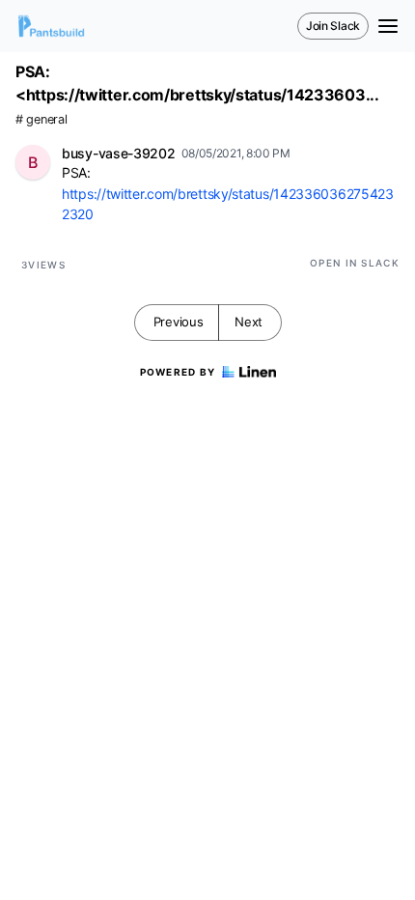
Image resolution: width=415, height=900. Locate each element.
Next (249, 321)
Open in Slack (355, 262)
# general (41, 119)
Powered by (178, 372)
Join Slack (333, 25)
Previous (178, 321)
